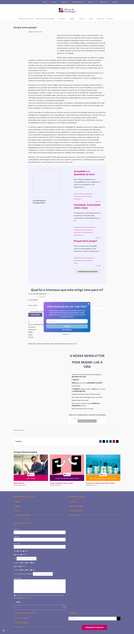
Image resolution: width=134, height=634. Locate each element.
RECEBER (67, 326)
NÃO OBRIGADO (67, 329)
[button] (67, 306)
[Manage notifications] (3, 630)
